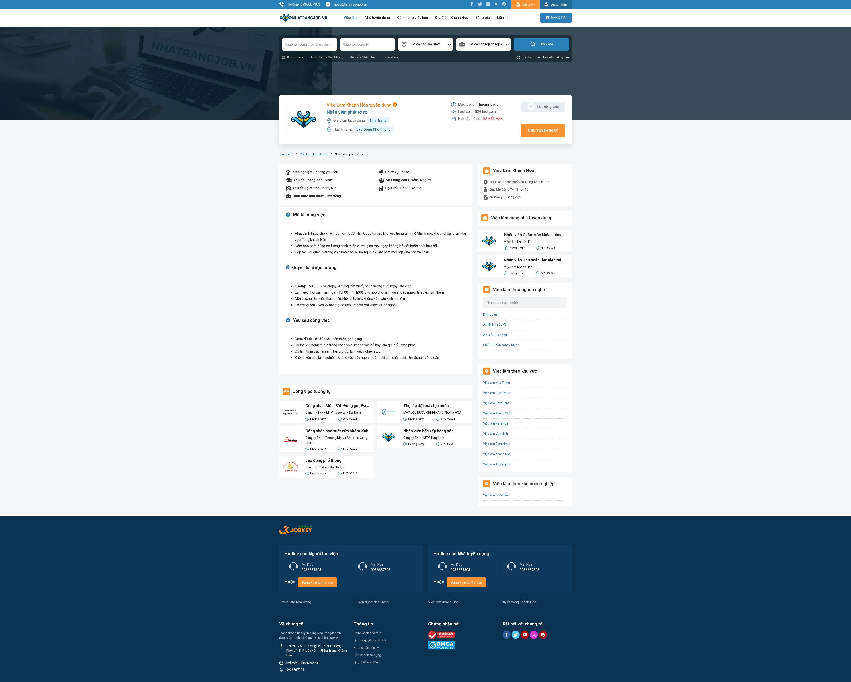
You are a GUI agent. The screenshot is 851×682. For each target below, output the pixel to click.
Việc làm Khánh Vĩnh (497, 413)
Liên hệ (503, 18)
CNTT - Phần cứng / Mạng (501, 345)
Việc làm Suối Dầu (495, 495)
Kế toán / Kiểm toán (363, 57)
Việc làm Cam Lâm (496, 403)
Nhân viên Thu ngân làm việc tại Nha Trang (532, 260)
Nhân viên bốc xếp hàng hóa (428, 431)
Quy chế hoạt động (367, 662)
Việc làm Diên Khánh (497, 444)
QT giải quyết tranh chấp (371, 640)
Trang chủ (286, 154)
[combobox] (425, 44)
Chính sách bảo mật (367, 633)
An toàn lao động (495, 335)
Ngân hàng (392, 57)
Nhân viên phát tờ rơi (348, 112)
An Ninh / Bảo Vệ (494, 324)
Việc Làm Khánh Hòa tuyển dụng (360, 105)
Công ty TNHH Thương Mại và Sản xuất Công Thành (336, 440)
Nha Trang (378, 120)
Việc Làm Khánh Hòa (314, 154)
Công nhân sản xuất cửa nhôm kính (336, 431)
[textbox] (425, 44)
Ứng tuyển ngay (543, 131)
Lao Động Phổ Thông (373, 129)
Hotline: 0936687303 (304, 4)
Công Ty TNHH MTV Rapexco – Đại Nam (333, 412)
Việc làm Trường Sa (496, 464)
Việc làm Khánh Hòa (443, 602)
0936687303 (295, 670)
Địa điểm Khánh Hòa (451, 18)
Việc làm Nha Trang (496, 382)
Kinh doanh (295, 57)
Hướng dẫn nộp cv (366, 647)
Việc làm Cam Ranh (496, 393)
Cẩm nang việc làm (412, 18)
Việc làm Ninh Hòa (495, 423)
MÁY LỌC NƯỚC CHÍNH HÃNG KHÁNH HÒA (432, 412)
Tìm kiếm (546, 44)
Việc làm (351, 18)
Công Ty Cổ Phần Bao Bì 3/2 (324, 467)
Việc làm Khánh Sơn (497, 454)
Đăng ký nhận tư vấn (317, 582)
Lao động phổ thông (323, 460)
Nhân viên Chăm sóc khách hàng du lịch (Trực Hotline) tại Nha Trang (536, 235)
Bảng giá (482, 18)
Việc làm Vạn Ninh (495, 433)
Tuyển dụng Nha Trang (372, 602)
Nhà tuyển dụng (377, 18)
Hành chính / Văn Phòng (326, 57)
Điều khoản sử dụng (367, 655)
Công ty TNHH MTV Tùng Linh (423, 438)
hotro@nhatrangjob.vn (350, 4)
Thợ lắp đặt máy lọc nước (426, 405)
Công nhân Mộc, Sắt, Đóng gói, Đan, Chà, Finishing (337, 406)
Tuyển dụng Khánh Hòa (518, 602)
